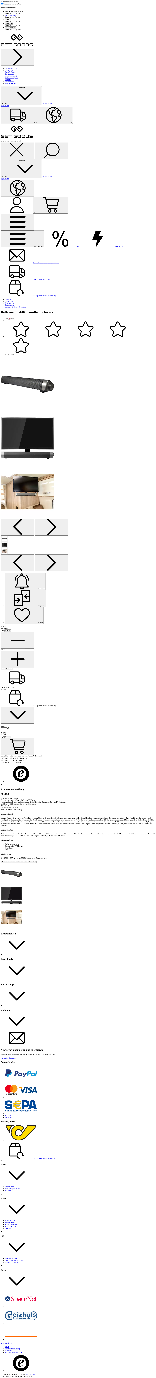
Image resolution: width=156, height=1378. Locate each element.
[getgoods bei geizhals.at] (21, 1323)
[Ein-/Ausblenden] (17, 715)
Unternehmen (9, 1187)
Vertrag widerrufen (11, 1262)
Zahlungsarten (10, 1220)
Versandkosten (10, 1222)
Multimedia (9, 70)
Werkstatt (8, 80)
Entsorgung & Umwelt (12, 1188)
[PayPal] (21, 1081)
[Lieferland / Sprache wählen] (17, 188)
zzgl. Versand (30, 1374)
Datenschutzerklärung (12, 1349)
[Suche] (51, 150)
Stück (3, 649)
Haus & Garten (10, 72)
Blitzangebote (118, 246)
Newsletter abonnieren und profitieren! (46, 263)
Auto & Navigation (11, 78)
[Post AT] (21, 1140)
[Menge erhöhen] (17, 640)
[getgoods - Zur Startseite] (17, 48)
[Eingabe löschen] (17, 150)
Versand (7, 630)
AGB (7, 1347)
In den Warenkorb (7, 669)
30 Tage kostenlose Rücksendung (44, 296)
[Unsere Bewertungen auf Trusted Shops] (21, 781)
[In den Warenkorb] (17, 746)
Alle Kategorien (10, 27)
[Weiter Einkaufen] (17, 57)
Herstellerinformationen (9, 862)
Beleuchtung (9, 74)
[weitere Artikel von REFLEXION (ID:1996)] (9, 320)
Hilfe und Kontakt (11, 1258)
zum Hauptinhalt (10, 15)
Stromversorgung (11, 76)
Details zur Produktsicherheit (27, 862)
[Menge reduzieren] (17, 659)
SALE (79, 246)
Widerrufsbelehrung (11, 1224)
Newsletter (8, 1228)
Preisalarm (41, 589)
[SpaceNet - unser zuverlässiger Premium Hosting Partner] (21, 1307)
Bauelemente (9, 82)
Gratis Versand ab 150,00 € (42, 279)
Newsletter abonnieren (8, 1058)
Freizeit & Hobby (11, 83)
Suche (8, 19)
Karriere (8, 1190)
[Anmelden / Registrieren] (17, 212)
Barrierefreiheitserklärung (13, 1352)
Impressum (8, 1350)
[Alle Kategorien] (17, 222)
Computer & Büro (11, 68)
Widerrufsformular (11, 1226)
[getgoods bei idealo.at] (21, 1339)
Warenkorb (9, 23)
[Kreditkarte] (21, 1097)
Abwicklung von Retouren (14, 1260)
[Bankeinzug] (21, 1113)
